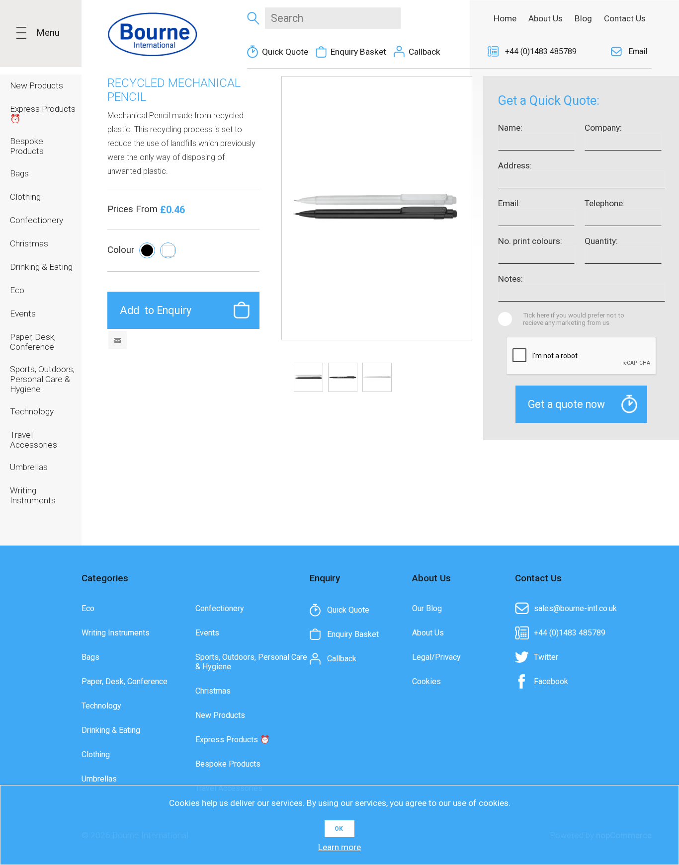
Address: (515, 165)
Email (637, 51)
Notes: (510, 279)
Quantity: (601, 241)
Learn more (339, 847)
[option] (308, 377)
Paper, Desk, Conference (125, 681)
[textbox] (333, 18)
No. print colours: (530, 241)
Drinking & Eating (111, 730)
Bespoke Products (227, 764)
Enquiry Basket (358, 52)
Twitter (546, 657)
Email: (509, 203)
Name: (510, 128)
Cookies (426, 681)
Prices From (133, 209)
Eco (88, 608)
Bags (90, 657)
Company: (603, 128)
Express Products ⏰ (232, 739)
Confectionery (219, 608)
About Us (428, 632)
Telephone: (605, 203)
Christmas (213, 691)
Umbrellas (99, 779)
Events (207, 632)
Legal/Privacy (436, 657)
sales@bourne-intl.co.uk (575, 608)
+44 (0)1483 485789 (541, 51)
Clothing (96, 754)
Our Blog (427, 608)
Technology (101, 705)
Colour (120, 249)
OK (339, 828)
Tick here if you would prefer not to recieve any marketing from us (573, 319)
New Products (220, 715)
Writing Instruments (116, 632)
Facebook (551, 681)
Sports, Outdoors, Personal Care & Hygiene (251, 661)
